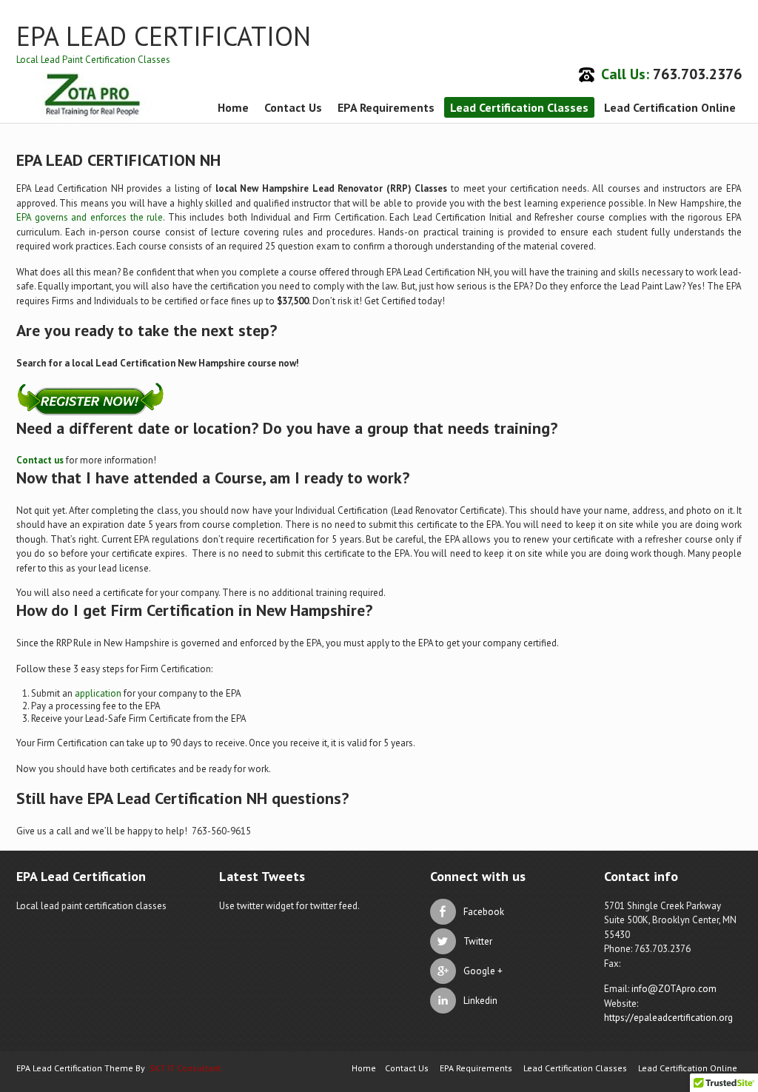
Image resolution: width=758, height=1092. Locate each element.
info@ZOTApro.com (674, 988)
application (98, 693)
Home (233, 107)
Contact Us (293, 107)
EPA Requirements (386, 107)
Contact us (40, 460)
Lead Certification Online (670, 107)
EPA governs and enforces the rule (89, 217)
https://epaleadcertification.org (668, 1017)
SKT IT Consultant (185, 1067)
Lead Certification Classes (519, 107)
